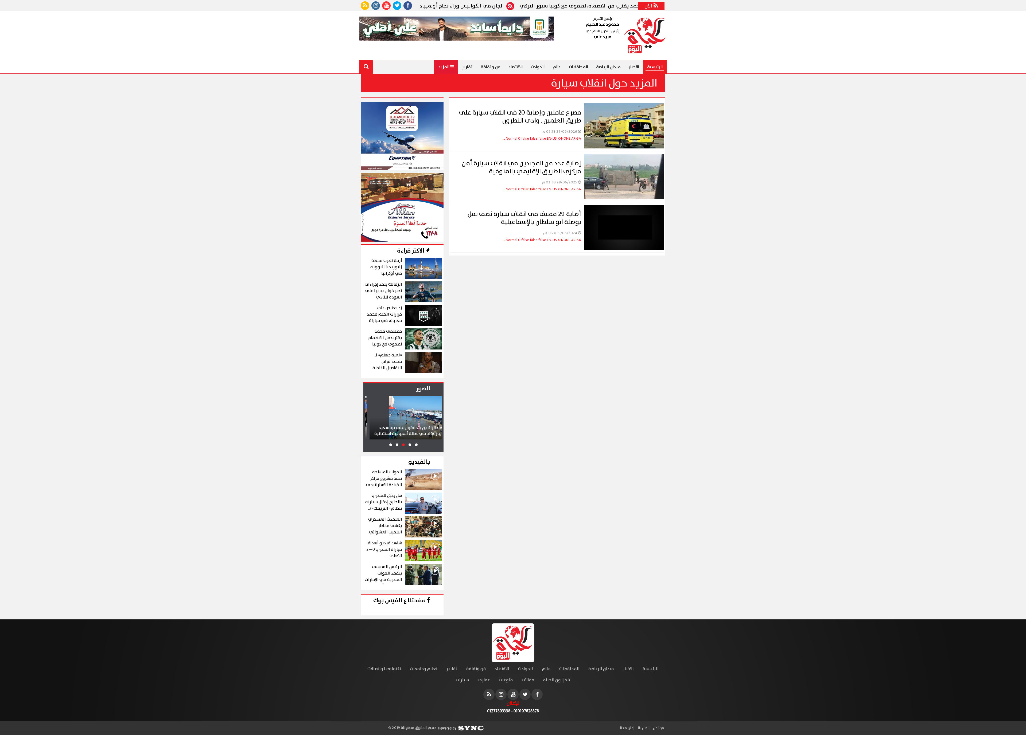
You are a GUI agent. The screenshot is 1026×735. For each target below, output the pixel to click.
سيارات (462, 680)
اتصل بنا (643, 728)
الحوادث (538, 67)
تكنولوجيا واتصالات (384, 669)
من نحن (658, 728)
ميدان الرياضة (608, 67)
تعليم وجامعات (423, 669)
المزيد (444, 67)
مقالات (528, 680)
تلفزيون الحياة (556, 680)
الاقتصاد (515, 67)
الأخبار (634, 67)
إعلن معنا (627, 728)
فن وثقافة (490, 67)
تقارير (467, 67)
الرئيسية (655, 67)
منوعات (506, 680)
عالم (557, 67)
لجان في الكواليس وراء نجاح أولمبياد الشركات (507, 6)
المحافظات (578, 67)
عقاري (484, 680)
